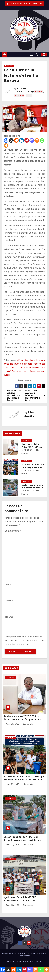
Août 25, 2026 (13, 905)
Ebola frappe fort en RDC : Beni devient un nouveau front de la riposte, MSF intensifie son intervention (21, 842)
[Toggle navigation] (31, 54)
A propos (17, 961)
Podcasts (39, 961)
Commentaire (13, 530)
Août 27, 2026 (28, 490)
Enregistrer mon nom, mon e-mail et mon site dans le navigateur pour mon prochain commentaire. (24, 640)
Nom (8, 584)
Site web (9, 616)
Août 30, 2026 (28, 450)
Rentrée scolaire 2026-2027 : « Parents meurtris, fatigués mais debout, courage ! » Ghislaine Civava (24, 719)
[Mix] (36, 140)
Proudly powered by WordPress (16, 953)
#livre (29, 95)
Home (8, 961)
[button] (37, 54)
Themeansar (24, 956)
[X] (11, 140)
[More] (6, 145)
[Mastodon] (31, 140)
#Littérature (19, 95)
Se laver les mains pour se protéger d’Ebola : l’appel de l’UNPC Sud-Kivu (23, 778)
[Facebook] (6, 140)
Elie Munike (22, 89)
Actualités (9, 66)
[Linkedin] (21, 140)
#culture (38, 92)
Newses (40, 953)
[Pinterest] (26, 140)
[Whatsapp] (42, 140)
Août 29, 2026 (28, 470)
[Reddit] (16, 140)
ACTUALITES (28, 961)
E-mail (9, 600)
